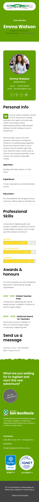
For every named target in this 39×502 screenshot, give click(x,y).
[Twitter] (16, 95)
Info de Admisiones (11, 396)
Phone (12, 86)
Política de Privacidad (20, 495)
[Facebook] (12, 95)
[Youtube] (26, 95)
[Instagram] (21, 95)
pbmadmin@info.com (22, 89)
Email (10, 89)
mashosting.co (29, 490)
